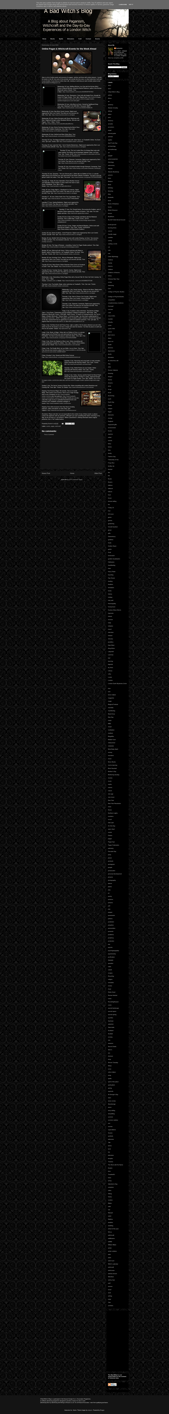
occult (110, 819)
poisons (110, 902)
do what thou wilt (113, 360)
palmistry (111, 848)
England (110, 421)
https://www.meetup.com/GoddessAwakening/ (55, 131)
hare (109, 568)
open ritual (111, 829)
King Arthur (111, 648)
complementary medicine (116, 303)
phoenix (110, 877)
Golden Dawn (112, 546)
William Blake (112, 1245)
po (109, 893)
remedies (111, 982)
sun (109, 1123)
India (109, 623)
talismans (111, 1139)
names (110, 787)
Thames (110, 1161)
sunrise (110, 1126)
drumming (111, 395)
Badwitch (119, 48)
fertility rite (111, 466)
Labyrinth (111, 651)
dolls (109, 367)
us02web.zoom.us (52, 280)
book (109, 200)
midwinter (111, 746)
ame (109, 117)
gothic (110, 549)
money (110, 752)
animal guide (112, 133)
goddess (110, 539)
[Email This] (66, 424)
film (109, 472)
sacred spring (112, 1014)
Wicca (110, 1232)
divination (111, 357)
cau (109, 253)
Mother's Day (112, 771)
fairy (109, 450)
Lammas (110, 655)
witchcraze (111, 1270)
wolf (109, 1283)
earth (109, 399)
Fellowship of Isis (113, 459)
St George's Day (113, 1094)
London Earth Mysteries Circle (117, 683)
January (110, 639)
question (110, 963)
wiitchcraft (111, 1235)
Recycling (111, 976)
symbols (110, 1136)
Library (110, 671)
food (109, 495)
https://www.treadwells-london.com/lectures (58, 403)
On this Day (111, 826)
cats (109, 250)
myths (110, 784)
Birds (109, 184)
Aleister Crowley (113, 108)
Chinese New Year (113, 279)
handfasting (111, 565)
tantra (110, 1145)
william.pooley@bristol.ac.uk (76, 321)
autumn (110, 175)
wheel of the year (113, 1229)
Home (44, 39)
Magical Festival (113, 704)
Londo (110, 677)
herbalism (111, 587)
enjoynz (90, 1410)
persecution (111, 870)
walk (109, 1206)
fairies (110, 447)
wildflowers (111, 1238)
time (109, 1171)
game (109, 517)
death (109, 344)
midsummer (111, 742)
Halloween (111, 562)
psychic (110, 947)
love (109, 688)
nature (110, 790)
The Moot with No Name (115, 1165)
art (109, 152)
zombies (110, 1305)
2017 (109, 88)
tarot (109, 1149)
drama (110, 379)
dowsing (110, 373)
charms (110, 266)
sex (109, 1053)
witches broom (112, 1273)
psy (109, 944)
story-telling (111, 1110)
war (109, 1209)
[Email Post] (62, 423)
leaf (109, 658)
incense (110, 619)
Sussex (110, 1133)
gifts (109, 533)
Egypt (109, 411)
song (109, 1075)
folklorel (110, 488)
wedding (110, 1225)
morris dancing (112, 765)
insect (110, 629)
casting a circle (112, 244)
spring (110, 1088)
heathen (110, 584)
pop (109, 909)
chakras (110, 260)
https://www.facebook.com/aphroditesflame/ (59, 186)
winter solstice (112, 1251)
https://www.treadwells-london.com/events (71, 141)
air (109, 101)
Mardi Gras (111, 714)
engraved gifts (112, 424)
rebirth (110, 970)
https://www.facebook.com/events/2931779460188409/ (63, 198)
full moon (111, 514)
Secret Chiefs (112, 1046)
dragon (110, 376)
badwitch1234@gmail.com (52, 82)
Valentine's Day (112, 1184)
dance (110, 332)
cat (109, 247)
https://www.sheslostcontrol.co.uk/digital (63, 115)
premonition (111, 928)
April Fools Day (112, 143)
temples (110, 1158)
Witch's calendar (113, 1264)
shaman (110, 1056)
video (109, 1190)
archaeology (112, 146)
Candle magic (112, 234)
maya (109, 720)
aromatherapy (112, 149)
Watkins (110, 1219)
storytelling (111, 1113)
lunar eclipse (112, 694)
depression (111, 351)
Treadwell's (111, 1174)
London (110, 680)
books (110, 207)
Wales (110, 1203)
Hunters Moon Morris (114, 610)
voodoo (110, 1200)
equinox (110, 434)
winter (110, 1248)
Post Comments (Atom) (75, 479)
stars (109, 1097)
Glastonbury (112, 536)
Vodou (110, 1197)
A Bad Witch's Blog (114, 92)
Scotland (110, 1030)
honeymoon (111, 607)
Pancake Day (112, 851)
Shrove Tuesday (113, 1062)
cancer (110, 231)
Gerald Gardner (113, 527)
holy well (110, 600)
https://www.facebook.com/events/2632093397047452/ (77, 92)
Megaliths (111, 736)
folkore (110, 491)
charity (110, 263)
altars (109, 114)
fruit (109, 511)
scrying (110, 1037)
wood (109, 1289)
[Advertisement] (72, 453)
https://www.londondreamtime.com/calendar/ (67, 344)
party (109, 854)
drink (109, 386)
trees (109, 1177)
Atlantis (110, 168)
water (109, 1216)
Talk (109, 1142)
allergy (110, 111)
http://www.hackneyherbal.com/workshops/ (79, 364)
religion (110, 979)
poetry (110, 896)
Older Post (98, 473)
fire (109, 475)
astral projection (113, 159)
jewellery (110, 642)
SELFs (110, 1050)
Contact (88, 39)
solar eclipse (112, 1072)
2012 (109, 85)
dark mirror (111, 335)
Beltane (110, 181)
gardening (111, 523)
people (110, 867)
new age (110, 794)
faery (109, 443)
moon (109, 758)
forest (109, 498)
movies (110, 778)
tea (109, 1152)
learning (110, 661)
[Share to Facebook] (72, 424)
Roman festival (112, 995)
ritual (109, 989)
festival (110, 469)
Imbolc (110, 616)
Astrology (111, 162)
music (110, 781)
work (109, 1292)
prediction (111, 922)
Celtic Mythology (113, 256)
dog (109, 363)
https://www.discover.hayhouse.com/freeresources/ (61, 410)
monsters (111, 755)
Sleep (109, 1065)
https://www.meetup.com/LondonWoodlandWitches (59, 124)
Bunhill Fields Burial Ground (116, 220)
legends (110, 664)
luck (109, 691)
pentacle (110, 861)
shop (109, 1059)
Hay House (111, 578)
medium (110, 733)
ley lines (110, 667)
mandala (110, 707)
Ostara (110, 835)
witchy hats (111, 1280)
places (110, 883)
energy (110, 418)
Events (97, 39)
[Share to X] (70, 424)
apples (110, 140)
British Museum (113, 210)
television (111, 1155)
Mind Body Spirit (113, 749)
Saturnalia (111, 1027)
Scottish (110, 1034)
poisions (110, 899)
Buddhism (111, 216)
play (109, 890)
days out (110, 341)
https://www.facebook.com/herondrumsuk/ (71, 266)
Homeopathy (112, 603)
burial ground (112, 224)
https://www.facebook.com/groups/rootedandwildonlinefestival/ (62, 357)
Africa (109, 98)
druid (109, 392)
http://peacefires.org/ (65, 328)
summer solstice (113, 1120)
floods (110, 479)
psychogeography (113, 950)
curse (109, 325)
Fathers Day (112, 456)
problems (111, 934)
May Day (110, 717)
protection (111, 941)
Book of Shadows (113, 204)
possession (111, 915)
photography (112, 880)
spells (109, 1078)
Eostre (110, 431)
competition (111, 300)
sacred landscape (113, 1008)
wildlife (110, 1241)
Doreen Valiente (113, 370)
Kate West (111, 645)
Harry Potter (112, 571)
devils (109, 354)
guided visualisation (114, 559)
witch (109, 1257)
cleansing (111, 285)
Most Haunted (112, 768)
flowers (110, 482)
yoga (109, 1299)
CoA (109, 288)
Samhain (110, 1021)
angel (109, 130)
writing (110, 1296)
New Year (111, 800)
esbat (109, 437)
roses (109, 998)
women (110, 1286)
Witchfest (111, 1276)
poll (109, 906)
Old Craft (111, 822)
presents (110, 931)
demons (110, 347)
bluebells (110, 197)
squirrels (110, 1091)
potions (110, 918)
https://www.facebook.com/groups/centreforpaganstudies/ (63, 247)
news (109, 806)
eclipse (110, 408)
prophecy (111, 938)
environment (112, 427)
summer (110, 1117)
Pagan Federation (113, 845)
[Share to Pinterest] (74, 424)
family (110, 453)
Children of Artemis (114, 272)
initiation (110, 626)
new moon (111, 797)
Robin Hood (111, 992)
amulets (110, 124)
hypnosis (110, 613)
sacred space (112, 1011)
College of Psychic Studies (116, 292)
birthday (110, 188)
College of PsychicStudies (116, 296)
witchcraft (58, 426)
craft (109, 312)
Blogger (102, 1410)
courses (110, 309)
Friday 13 (111, 507)
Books (52, 39)
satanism (111, 1024)
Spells (61, 39)
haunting (110, 575)
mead (109, 726)
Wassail (110, 1213)
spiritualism (111, 1085)
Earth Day (111, 402)
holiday (110, 597)
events (48, 426)
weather (110, 1222)
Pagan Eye (111, 842)
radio (109, 966)
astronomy (111, 165)
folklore (110, 485)
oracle (110, 832)
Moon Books (112, 762)
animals (110, 136)
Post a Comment (49, 434)
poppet (110, 912)
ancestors (111, 127)
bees (109, 178)
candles (110, 237)
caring (110, 240)
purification (111, 957)
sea (109, 1040)
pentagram (111, 864)
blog (109, 194)
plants (110, 886)
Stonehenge (112, 1104)
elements (111, 415)
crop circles (111, 316)
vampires (111, 1187)
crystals (110, 319)
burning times (112, 228)
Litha (109, 674)
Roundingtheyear (113, 1002)
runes (109, 1005)
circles (110, 282)
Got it (131, 4)
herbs (109, 591)
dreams (110, 383)
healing (110, 581)
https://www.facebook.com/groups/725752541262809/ (86, 177)
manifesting (111, 710)
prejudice (111, 925)
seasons (110, 1043)
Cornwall (110, 306)
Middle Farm (112, 739)
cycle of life (111, 328)
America (110, 120)
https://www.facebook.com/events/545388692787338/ (77, 280)
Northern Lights (113, 813)
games (110, 520)
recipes (110, 973)
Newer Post (46, 473)
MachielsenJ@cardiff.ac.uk (57, 321)
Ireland (110, 635)
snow (109, 1069)
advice (110, 95)
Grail (109, 552)
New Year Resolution (114, 803)
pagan (52, 426)
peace (110, 858)
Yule (109, 1302)
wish (109, 1254)
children (110, 269)
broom (110, 213)
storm (109, 1107)
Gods (109, 543)
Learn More (123, 4)
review (110, 986)
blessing (110, 191)
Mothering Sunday (113, 774)
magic (110, 701)
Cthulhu (110, 322)
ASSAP (110, 156)
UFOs (110, 1181)
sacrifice (110, 1018)
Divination (70, 39)
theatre (110, 1168)
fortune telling (112, 501)
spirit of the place (113, 1081)
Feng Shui (111, 463)
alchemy (110, 104)
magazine (111, 698)
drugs (109, 389)
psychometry (112, 954)
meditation (111, 730)
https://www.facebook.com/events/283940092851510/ (60, 136)
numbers (110, 816)
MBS (109, 723)
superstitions (112, 1129)
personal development (115, 874)
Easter (110, 405)
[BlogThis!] (68, 424)
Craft (80, 39)
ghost (109, 530)
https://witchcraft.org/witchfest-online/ (78, 213)
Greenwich (111, 555)
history (110, 594)
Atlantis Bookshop (113, 172)
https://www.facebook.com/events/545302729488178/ (77, 108)
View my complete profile (115, 58)
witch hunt (111, 1261)
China (110, 276)
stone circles (112, 1101)
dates (109, 338)
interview (110, 632)
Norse (110, 810)
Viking (110, 1193)
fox (109, 504)
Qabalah (110, 960)
